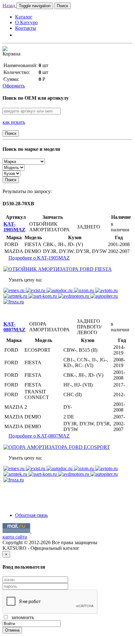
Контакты (25, 28)
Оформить (14, 85)
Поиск (62, 5)
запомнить (21, 617)
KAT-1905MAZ (14, 226)
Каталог (23, 16)
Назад (9, 5)
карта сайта (15, 536)
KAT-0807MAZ (14, 326)
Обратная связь (31, 515)
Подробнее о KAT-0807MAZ (39, 436)
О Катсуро (26, 22)
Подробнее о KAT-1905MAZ (39, 257)
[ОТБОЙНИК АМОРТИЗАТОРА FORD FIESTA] (57, 269)
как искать (14, 122)
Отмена (12, 630)
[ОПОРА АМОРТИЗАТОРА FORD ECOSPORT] (56, 447)
